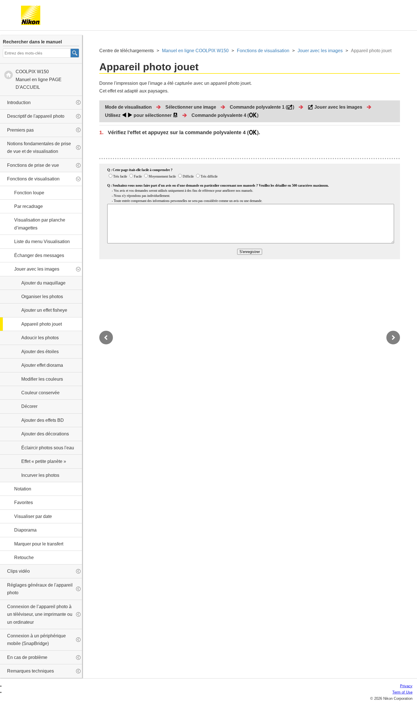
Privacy (406, 686)
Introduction (19, 102)
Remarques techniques (30, 671)
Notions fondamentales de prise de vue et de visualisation (39, 147)
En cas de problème (27, 657)
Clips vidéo (18, 571)
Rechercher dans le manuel (32, 41)
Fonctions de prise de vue (33, 165)
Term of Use (402, 692)
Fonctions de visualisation (33, 178)
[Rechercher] (75, 53)
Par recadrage (28, 206)
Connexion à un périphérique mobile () (36, 639)
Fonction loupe (29, 192)
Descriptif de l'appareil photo (35, 116)
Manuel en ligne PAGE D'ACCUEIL (39, 79)
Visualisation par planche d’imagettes (39, 224)
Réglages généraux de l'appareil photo (40, 589)
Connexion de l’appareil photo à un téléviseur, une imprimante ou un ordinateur (39, 614)
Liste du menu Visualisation (42, 241)
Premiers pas (20, 130)
